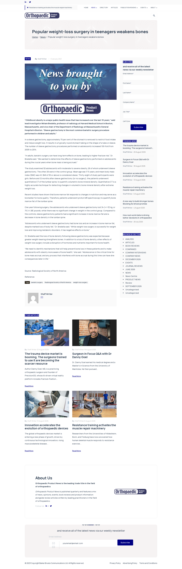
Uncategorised (132, 289)
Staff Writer (42, 59)
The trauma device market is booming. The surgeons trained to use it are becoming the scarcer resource (138, 149)
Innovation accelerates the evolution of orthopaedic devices (137, 174)
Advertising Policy (130, 563)
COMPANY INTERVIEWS (135, 252)
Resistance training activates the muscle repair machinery (137, 188)
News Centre (131, 276)
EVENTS (143, 8)
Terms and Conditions (148, 563)
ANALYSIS (129, 239)
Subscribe (138, 127)
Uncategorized (132, 293)
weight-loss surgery (80, 282)
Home (35, 37)
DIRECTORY (104, 8)
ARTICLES (114, 8)
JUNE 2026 (130, 269)
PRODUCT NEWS (133, 279)
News (43, 37)
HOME (86, 8)
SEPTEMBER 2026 (133, 286)
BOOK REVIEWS (132, 246)
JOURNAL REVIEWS (134, 266)
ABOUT (153, 8)
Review (128, 283)
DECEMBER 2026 (133, 259)
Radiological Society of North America (49, 271)
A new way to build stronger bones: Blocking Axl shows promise (52, 7)
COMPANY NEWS (132, 256)
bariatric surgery (37, 282)
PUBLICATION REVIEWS (128, 8)
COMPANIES (130, 249)
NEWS (93, 8)
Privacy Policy (115, 563)
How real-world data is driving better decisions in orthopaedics (137, 216)
